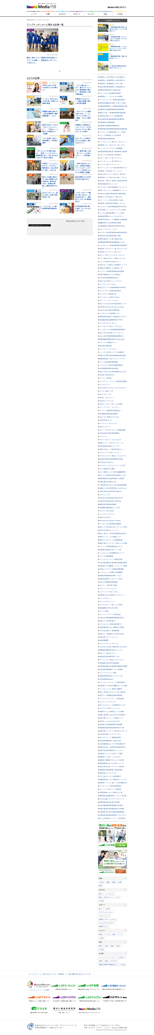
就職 (107, 882)
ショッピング (109, 894)
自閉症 (110, 236)
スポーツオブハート (120, 142)
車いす (115, 103)
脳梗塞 (120, 572)
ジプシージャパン (111, 637)
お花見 (114, 200)
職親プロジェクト (113, 760)
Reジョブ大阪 (104, 475)
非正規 (118, 501)
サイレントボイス (115, 281)
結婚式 (121, 698)
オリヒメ (118, 261)
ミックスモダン (115, 757)
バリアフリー (117, 158)
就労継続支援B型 (105, 507)
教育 (125, 562)
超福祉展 (112, 138)
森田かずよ (112, 634)
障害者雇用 (103, 138)
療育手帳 (102, 239)
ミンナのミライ (104, 326)
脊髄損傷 (112, 119)
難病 (116, 219)
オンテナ (107, 177)
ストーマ (113, 789)
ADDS (118, 274)
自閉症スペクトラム (106, 753)
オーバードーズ (104, 200)
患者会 (124, 232)
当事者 (112, 223)
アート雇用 (118, 753)
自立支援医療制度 (116, 365)
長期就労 (119, 695)
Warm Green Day (105, 371)
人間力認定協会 (114, 663)
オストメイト (104, 789)
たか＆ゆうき (104, 647)
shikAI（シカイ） (105, 404)
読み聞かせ (103, 724)
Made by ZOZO (105, 517)
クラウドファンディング (115, 799)
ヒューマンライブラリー (107, 148)
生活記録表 (103, 679)
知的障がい (122, 87)
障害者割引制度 (117, 459)
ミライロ (102, 261)
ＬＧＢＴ (122, 145)
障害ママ (119, 624)
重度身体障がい (104, 359)
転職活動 (116, 129)
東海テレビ (112, 342)
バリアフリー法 (117, 676)
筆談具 (121, 352)
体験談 (114, 553)
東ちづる (113, 482)
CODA (101, 562)
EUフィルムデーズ (119, 456)
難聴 (110, 109)
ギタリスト (112, 653)
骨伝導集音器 (114, 310)
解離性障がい (104, 223)
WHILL (112, 155)
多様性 (115, 562)
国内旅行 (123, 193)
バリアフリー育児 (121, 527)
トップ (33, 14)
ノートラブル (104, 352)
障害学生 (122, 682)
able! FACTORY (105, 333)
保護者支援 (115, 666)
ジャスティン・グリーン (107, 381)
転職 (110, 129)
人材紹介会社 (117, 239)
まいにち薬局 (122, 543)
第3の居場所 (117, 689)
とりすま (115, 592)
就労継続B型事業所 (118, 329)
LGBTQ (122, 226)
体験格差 (102, 779)
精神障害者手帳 (121, 106)
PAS (113, 786)
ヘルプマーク (104, 132)
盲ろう (112, 265)
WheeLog (102, 193)
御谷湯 (118, 786)
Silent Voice (103, 281)
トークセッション (105, 142)
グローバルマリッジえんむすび (110, 439)
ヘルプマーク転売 (105, 206)
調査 (116, 190)
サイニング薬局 (104, 546)
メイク (111, 219)
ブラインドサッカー (106, 168)
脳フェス (118, 537)
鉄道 (100, 459)
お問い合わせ (47, 974)
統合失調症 (103, 87)
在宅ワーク (103, 695)
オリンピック (113, 184)
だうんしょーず (104, 494)
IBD (100, 236)
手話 (100, 252)
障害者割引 (103, 122)
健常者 (117, 125)
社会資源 (119, 805)
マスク (101, 258)
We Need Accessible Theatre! (110, 520)
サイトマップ (33, 974)
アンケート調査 (104, 410)
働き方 (114, 572)
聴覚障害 (119, 116)
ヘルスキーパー (104, 245)
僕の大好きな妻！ (119, 339)
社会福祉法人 (116, 410)
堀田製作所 (103, 770)
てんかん (112, 116)
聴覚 (116, 113)
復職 (107, 575)
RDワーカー (116, 656)
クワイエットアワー (119, 359)
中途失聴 (112, 355)
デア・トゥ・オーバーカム (108, 300)
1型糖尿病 (109, 796)
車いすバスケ (121, 258)
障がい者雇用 (119, 478)
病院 (125, 219)
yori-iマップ (103, 585)
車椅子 (123, 100)
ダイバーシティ (114, 530)
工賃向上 (102, 617)
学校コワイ (103, 621)
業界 (100, 946)
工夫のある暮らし (105, 630)
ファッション (103, 957)
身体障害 (118, 93)
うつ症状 (122, 103)
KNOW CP (111, 375)
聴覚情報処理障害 (105, 339)
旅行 (109, 193)
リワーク (102, 556)
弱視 (100, 116)
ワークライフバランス (107, 559)
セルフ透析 (103, 469)
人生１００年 (104, 155)
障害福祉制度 (104, 728)
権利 (108, 740)
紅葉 (119, 135)
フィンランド (116, 452)
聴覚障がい (112, 80)
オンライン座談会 (105, 378)
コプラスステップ (105, 605)
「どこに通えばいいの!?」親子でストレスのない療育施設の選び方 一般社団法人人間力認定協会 (83, 89)
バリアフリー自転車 (117, 766)
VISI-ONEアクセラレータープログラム (112, 388)
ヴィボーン (110, 174)
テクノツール (114, 708)
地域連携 (110, 617)
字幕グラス (123, 168)
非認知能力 (103, 663)
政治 (118, 946)
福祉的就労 (114, 414)
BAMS (119, 155)
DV (100, 721)
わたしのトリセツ (118, 660)
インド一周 (117, 549)
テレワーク (103, 271)
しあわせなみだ (114, 715)
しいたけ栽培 (117, 605)
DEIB (112, 575)
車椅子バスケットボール (107, 919)
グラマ (110, 420)
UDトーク (102, 255)
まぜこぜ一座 (104, 417)
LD (114, 621)
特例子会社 (103, 219)
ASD (110, 621)
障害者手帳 (103, 90)
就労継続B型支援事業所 (107, 320)
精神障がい (112, 83)
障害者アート (104, 757)
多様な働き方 (104, 482)
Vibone (101, 174)
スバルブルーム (104, 291)
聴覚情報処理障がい (117, 336)
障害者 (117, 100)
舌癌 (122, 760)
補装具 (101, 773)
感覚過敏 (115, 362)
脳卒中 (101, 543)
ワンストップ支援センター (114, 718)
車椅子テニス (103, 926)
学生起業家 (115, 533)
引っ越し (121, 200)
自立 (100, 180)
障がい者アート (104, 533)
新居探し (102, 203)
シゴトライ (122, 203)
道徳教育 (112, 724)
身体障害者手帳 (117, 245)
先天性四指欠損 (104, 446)
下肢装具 (110, 226)
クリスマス (103, 164)
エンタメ (91, 14)
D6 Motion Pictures (106, 462)
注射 (124, 796)
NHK (105, 236)
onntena (115, 177)
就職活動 (124, 129)
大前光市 (112, 488)
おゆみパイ (112, 197)
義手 (125, 245)
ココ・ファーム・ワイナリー (109, 407)
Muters (116, 278)
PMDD (101, 274)
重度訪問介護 (104, 504)
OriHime (110, 261)
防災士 (106, 812)
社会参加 (102, 740)
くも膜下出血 (116, 740)
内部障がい (103, 83)
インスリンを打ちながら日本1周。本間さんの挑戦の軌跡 (50, 101)
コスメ (113, 957)
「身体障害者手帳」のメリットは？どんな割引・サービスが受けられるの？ (118, 38)
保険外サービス (120, 705)
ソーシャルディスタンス (116, 255)
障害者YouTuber (105, 595)
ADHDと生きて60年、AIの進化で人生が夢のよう (50, 87)
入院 (120, 219)
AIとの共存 (103, 818)
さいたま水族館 (104, 362)
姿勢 (100, 783)
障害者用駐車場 (104, 676)
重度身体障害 (121, 355)
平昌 (111, 187)
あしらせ (110, 391)
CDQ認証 (113, 812)
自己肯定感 (103, 669)
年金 (116, 168)
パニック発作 (121, 132)
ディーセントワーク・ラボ (108, 682)
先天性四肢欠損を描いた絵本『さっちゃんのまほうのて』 (83, 208)
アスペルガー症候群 (106, 93)
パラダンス (123, 731)
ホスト (117, 174)
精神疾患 (102, 763)
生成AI (101, 637)
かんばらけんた (121, 488)
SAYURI (120, 498)
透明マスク (116, 313)
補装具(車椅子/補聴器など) (108, 964)
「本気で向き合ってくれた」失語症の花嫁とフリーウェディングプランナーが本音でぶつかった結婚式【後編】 (83, 168)
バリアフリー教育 (110, 569)
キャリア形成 (104, 611)
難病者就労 (103, 478)
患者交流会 (108, 802)
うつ (108, 113)
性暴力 (123, 715)
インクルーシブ (104, 572)
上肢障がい (122, 77)
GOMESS (117, 491)
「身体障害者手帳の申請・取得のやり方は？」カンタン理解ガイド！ (118, 29)
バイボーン (123, 316)
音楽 (113, 934)
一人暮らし (108, 180)
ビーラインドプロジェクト (108, 423)
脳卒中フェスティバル (107, 540)
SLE (100, 734)
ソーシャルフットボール (113, 210)
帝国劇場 (118, 524)
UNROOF (102, 420)
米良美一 (112, 501)
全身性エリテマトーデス (112, 734)
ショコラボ (116, 507)
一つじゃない (104, 365)
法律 (106, 946)
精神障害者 (103, 129)
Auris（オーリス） (105, 394)
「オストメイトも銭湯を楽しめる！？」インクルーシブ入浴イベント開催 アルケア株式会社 (83, 116)
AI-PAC (101, 278)
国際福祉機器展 (104, 242)
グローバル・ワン (118, 443)
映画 (114, 109)
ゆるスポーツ (110, 258)
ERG (101, 307)
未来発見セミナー (121, 303)
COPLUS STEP (112, 608)
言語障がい (122, 80)
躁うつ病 (112, 106)
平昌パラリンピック (115, 171)
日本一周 (121, 728)
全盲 (105, 116)
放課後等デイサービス (118, 815)
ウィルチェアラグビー (106, 923)
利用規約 (61, 974)
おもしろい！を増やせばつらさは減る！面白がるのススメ (83, 141)
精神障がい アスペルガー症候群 (110, 96)
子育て (111, 527)
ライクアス (114, 352)
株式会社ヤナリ (117, 546)
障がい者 (112, 90)
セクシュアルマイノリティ (108, 229)
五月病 (101, 210)
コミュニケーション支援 (107, 673)
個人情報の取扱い (78, 974)
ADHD (118, 90)
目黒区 (111, 750)
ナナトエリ (103, 342)
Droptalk (121, 634)
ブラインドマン (104, 452)
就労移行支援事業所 (106, 125)
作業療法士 (123, 783)
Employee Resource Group (114, 307)
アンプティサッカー (106, 100)
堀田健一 (112, 770)
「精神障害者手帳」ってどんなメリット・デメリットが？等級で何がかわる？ (118, 48)
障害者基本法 (119, 617)
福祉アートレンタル (106, 537)
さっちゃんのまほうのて (111, 721)
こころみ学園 (117, 404)
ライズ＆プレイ (104, 624)
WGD (117, 368)
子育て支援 (113, 585)
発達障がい (112, 87)
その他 (119, 14)
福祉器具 (119, 770)
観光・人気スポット (106, 897)
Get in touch (114, 417)
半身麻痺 (102, 226)
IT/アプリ (114, 961)
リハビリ (118, 575)
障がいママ (103, 527)
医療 (100, 802)
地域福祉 (113, 504)
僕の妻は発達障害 (105, 346)
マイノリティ (116, 446)
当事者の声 (122, 744)
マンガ (107, 934)
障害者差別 (103, 316)
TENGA (123, 206)
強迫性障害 (120, 271)
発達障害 (122, 113)
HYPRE (120, 320)
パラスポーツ (104, 187)
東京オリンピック (121, 187)
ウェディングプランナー (107, 702)
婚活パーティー (104, 443)
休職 (120, 669)
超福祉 (109, 151)
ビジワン (102, 391)
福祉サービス (110, 274)
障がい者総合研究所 (120, 180)
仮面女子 (102, 268)
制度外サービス (104, 711)
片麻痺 (118, 223)
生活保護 (102, 368)
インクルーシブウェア (107, 514)
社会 (105, 14)
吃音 (113, 624)
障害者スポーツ (104, 145)
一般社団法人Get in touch (108, 485)
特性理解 (124, 666)
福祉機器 (115, 242)
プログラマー (113, 692)
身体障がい (103, 77)
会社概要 (46, 990)
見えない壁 (119, 792)
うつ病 (120, 83)
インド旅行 (111, 449)
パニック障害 (104, 135)
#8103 (101, 718)
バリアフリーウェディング (108, 698)
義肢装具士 (115, 808)
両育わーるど (121, 475)
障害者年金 (103, 109)
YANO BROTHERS (106, 491)
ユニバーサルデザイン (116, 216)
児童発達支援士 (104, 666)
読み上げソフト (104, 287)
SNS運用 (116, 802)
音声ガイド (103, 634)
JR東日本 (107, 459)
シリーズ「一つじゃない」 (108, 349)
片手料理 (121, 627)
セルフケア (112, 744)
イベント (118, 213)
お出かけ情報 (104, 582)
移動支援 (112, 695)
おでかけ (62, 14)
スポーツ (76, 14)
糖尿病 (101, 796)
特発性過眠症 (122, 381)
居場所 (118, 747)
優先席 (112, 132)
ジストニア (118, 650)
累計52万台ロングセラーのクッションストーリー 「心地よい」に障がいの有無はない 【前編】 (50, 129)
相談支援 (102, 808)
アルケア (110, 792)
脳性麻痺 (122, 430)
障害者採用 (120, 119)
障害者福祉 (114, 582)
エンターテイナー (111, 773)
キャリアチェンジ (105, 598)
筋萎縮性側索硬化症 (106, 650)
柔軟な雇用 (103, 715)
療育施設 (121, 812)
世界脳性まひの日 (119, 371)
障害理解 (120, 569)
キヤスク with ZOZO (106, 511)
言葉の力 (102, 449)
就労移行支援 (111, 203)
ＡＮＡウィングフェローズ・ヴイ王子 (112, 465)
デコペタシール (104, 297)
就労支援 (119, 559)
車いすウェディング (106, 705)
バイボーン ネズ (105, 313)
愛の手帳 (118, 236)
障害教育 (116, 433)
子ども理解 (108, 566)
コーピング (120, 763)
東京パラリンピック (106, 190)
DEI (100, 569)
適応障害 (112, 271)
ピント (115, 783)
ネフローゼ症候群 (105, 232)
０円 (114, 161)
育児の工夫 (103, 530)
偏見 (105, 184)
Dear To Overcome (106, 303)
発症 (114, 232)
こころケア (123, 177)
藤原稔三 (102, 760)
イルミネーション (105, 161)
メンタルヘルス (104, 553)
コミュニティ (119, 750)
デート (120, 161)
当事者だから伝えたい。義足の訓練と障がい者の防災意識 (83, 101)
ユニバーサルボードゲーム (108, 430)
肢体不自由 (103, 750)
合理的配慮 (123, 485)
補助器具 (116, 206)
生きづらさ (111, 763)
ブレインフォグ (104, 660)
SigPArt (123, 533)
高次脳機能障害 (120, 472)
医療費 (112, 805)
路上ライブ (103, 653)
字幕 (100, 171)
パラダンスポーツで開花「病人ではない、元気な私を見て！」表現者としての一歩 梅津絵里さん (83, 197)
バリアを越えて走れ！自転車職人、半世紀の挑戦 (50, 141)
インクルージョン (105, 689)
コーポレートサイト (36, 990)
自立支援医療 (104, 805)
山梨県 (111, 478)
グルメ (109, 239)
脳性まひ (102, 113)
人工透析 (112, 469)
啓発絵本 (118, 776)
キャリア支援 (122, 685)
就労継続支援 (104, 414)
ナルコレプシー (104, 384)
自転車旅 (113, 728)
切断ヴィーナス (121, 265)
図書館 (120, 148)
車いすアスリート (105, 737)
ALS (111, 647)
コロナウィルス (121, 248)
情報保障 (116, 630)
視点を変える (104, 766)
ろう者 (121, 242)
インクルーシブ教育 (120, 566)
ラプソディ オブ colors (107, 284)
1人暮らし (122, 957)
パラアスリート (109, 248)
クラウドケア (104, 708)
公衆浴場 (102, 792)
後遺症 (101, 575)
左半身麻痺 (103, 744)
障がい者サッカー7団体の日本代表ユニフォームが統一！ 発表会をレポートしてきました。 (42, 60)
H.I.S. (104, 197)
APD (107, 336)
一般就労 (122, 692)
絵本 (100, 566)
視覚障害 (121, 109)
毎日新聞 (102, 151)
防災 (108, 808)
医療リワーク (113, 669)
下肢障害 (116, 151)
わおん (101, 336)
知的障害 (115, 287)
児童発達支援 (104, 815)
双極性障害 (103, 106)
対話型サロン (104, 685)
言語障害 (102, 627)
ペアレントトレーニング (107, 588)
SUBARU (122, 287)
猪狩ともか (111, 268)
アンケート (123, 190)
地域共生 (108, 562)
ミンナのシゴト (104, 329)
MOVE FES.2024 (121, 647)
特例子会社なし (104, 747)
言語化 (123, 818)
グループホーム (117, 333)
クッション (108, 783)
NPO (124, 747)
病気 (119, 232)
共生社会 (102, 433)
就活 (113, 747)
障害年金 (110, 368)
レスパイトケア (104, 592)
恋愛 (105, 216)
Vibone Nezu (104, 310)
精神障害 (112, 122)
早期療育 (109, 278)
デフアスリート (109, 252)
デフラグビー (104, 294)
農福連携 (102, 608)
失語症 (113, 475)
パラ (105, 171)
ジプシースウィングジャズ (108, 643)
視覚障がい (103, 80)
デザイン (102, 158)
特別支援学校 (116, 291)
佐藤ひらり (103, 488)
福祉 (100, 177)
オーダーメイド (104, 786)
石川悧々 (102, 375)
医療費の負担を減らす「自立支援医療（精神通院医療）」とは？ (50, 114)
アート (109, 158)
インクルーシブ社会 (115, 579)
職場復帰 (110, 556)
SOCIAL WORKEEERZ (107, 498)
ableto (111, 679)
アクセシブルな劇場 (106, 524)
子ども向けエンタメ (106, 776)
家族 (120, 562)
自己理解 (113, 685)
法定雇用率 (103, 119)
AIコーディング (114, 818)
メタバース (103, 436)
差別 (100, 184)
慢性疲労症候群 (104, 656)
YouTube (102, 799)
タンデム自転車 (104, 213)
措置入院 (113, 294)
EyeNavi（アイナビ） (107, 401)
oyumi (119, 197)
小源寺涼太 (103, 501)
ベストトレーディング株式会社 (110, 614)
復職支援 (119, 540)
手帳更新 (119, 724)
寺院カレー (120, 449)
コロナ (118, 252)
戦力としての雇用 (118, 711)
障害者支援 (103, 579)
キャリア (121, 553)
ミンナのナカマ (117, 326)
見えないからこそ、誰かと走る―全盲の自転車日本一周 (50, 195)
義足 (100, 248)
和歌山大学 (103, 355)
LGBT (123, 174)
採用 (100, 886)
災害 (100, 812)
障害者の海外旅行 (105, 549)
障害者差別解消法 (105, 103)
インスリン (118, 796)
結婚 (100, 216)
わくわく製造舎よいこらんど (117, 779)
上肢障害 (124, 151)
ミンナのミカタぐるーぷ (107, 323)
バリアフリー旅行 (111, 731)
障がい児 (119, 268)
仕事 (48, 14)
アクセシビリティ (105, 456)
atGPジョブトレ (105, 426)
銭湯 (119, 789)
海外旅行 (115, 193)
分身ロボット (104, 265)
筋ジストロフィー (119, 595)
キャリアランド (110, 543)
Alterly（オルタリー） (107, 397)
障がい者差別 (113, 316)
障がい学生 (103, 692)
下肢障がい (112, 77)
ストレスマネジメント (107, 601)
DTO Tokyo (116, 297)
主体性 (109, 433)
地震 (122, 808)
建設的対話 (117, 737)
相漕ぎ (101, 731)
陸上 (100, 909)
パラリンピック (114, 164)
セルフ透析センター (106, 472)
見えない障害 (111, 627)
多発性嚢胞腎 (104, 640)
